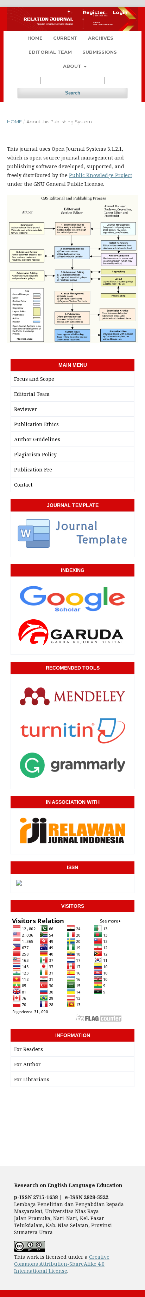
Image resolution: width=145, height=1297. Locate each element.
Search (72, 93)
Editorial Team (50, 52)
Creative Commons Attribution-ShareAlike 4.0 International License (61, 1263)
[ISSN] (19, 883)
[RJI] (72, 844)
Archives (100, 38)
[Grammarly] (72, 779)
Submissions (99, 52)
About (73, 66)
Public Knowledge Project (100, 175)
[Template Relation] (72, 547)
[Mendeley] (72, 710)
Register (94, 12)
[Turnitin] (72, 745)
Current (65, 38)
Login (120, 12)
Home (35, 38)
